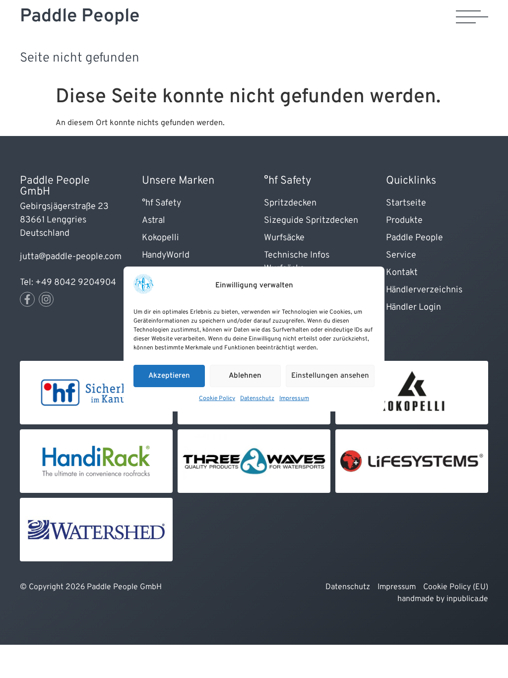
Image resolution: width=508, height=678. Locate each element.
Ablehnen (245, 376)
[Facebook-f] (27, 299)
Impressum (294, 399)
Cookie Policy (217, 399)
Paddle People (79, 16)
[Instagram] (46, 299)
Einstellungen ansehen (330, 376)
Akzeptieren (169, 376)
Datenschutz (257, 399)
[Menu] (472, 16)
